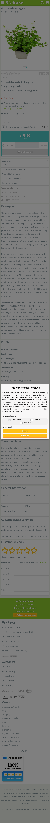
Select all (25, 435)
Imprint (16, 416)
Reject (25, 431)
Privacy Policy (7, 416)
